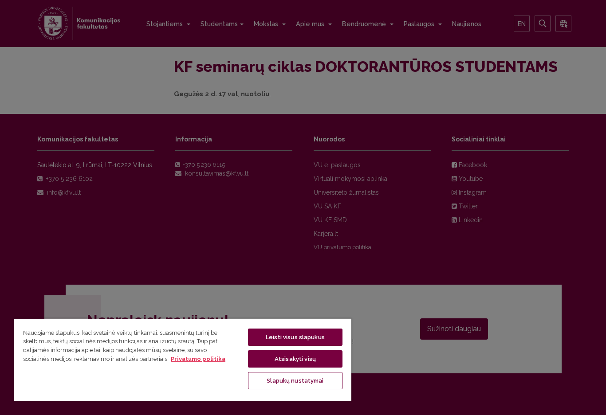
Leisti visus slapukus (295, 337)
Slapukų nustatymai (295, 380)
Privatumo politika (198, 359)
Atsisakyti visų (295, 359)
